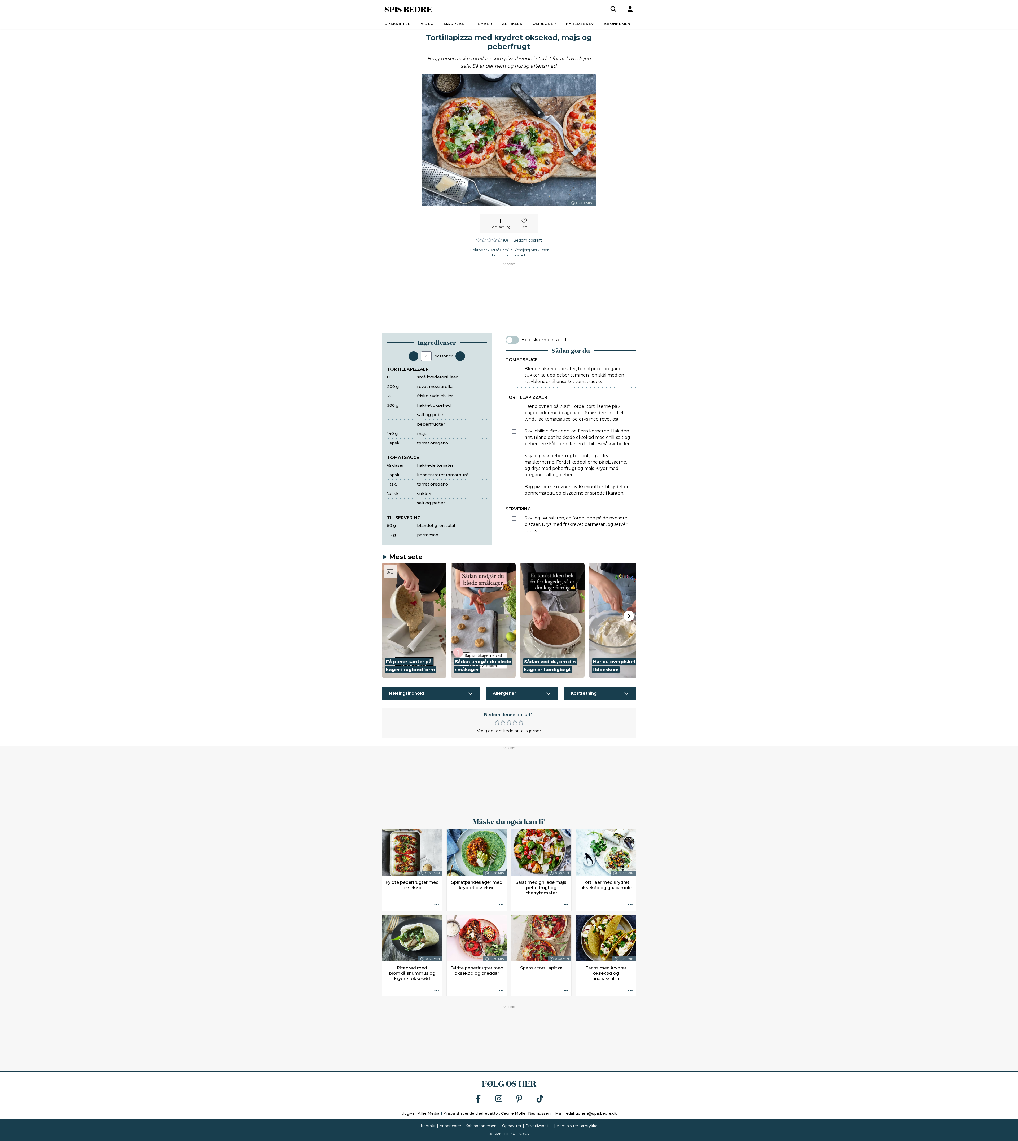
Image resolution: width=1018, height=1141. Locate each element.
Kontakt (428, 1125)
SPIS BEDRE (408, 9)
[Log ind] (630, 9)
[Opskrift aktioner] (436, 905)
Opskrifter (397, 23)
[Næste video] (629, 616)
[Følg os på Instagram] (499, 1099)
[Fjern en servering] (413, 356)
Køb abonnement (481, 1125)
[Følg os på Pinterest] (519, 1099)
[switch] (512, 340)
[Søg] (613, 9)
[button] (414, 620)
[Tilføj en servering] (460, 356)
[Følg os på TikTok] (540, 1099)
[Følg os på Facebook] (478, 1099)
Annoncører (450, 1125)
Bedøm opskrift (527, 240)
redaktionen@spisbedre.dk (590, 1113)
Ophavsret (511, 1125)
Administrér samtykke (577, 1125)
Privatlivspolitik (539, 1125)
